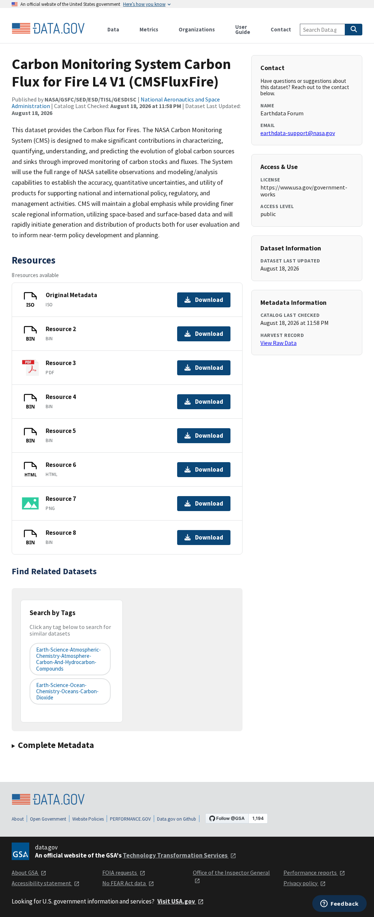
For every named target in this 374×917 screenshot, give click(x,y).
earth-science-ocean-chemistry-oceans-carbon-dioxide (67, 691)
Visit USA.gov (176, 901)
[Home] (48, 28)
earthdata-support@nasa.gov (297, 133)
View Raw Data (278, 342)
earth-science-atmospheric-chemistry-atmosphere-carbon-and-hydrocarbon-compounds (68, 659)
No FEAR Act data (124, 883)
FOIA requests (120, 872)
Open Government (48, 819)
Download (209, 300)
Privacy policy (300, 883)
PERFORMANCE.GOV (130, 819)
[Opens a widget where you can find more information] (339, 904)
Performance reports (310, 872)
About (18, 819)
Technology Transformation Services (176, 855)
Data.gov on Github (176, 819)
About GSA (25, 872)
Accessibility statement (42, 883)
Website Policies (88, 819)
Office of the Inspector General (231, 872)
